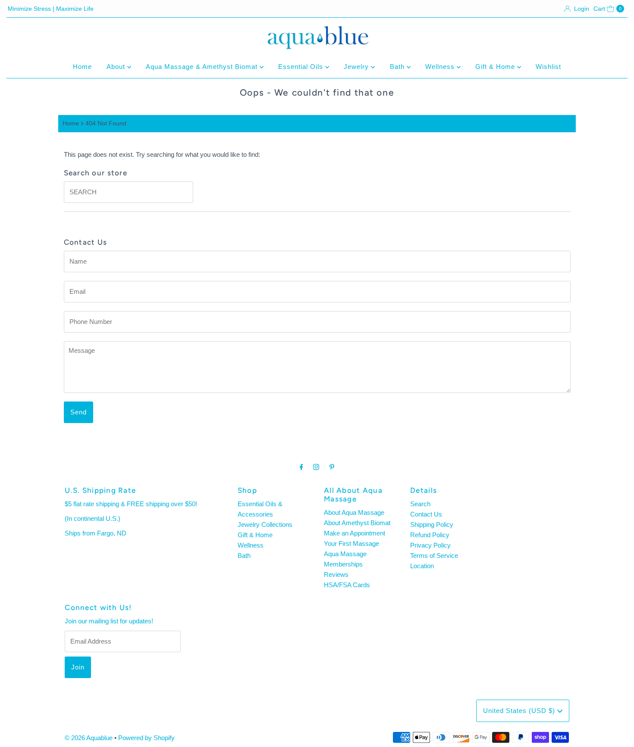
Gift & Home (496, 66)
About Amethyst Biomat (357, 522)
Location (422, 566)
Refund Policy (429, 534)
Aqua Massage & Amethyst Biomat (203, 66)
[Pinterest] (332, 467)
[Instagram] (316, 467)
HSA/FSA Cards (347, 584)
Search (420, 503)
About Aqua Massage (354, 512)
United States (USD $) (520, 710)
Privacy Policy (430, 545)
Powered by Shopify (146, 737)
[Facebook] (301, 467)
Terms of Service (434, 555)
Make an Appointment (354, 533)
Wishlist (548, 66)
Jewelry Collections (265, 524)
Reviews (336, 574)
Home (82, 66)
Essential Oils (301, 66)
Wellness (441, 66)
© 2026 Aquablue (89, 737)
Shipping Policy (431, 524)
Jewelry (357, 66)
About (117, 66)
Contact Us (426, 514)
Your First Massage (351, 543)
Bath (398, 66)
